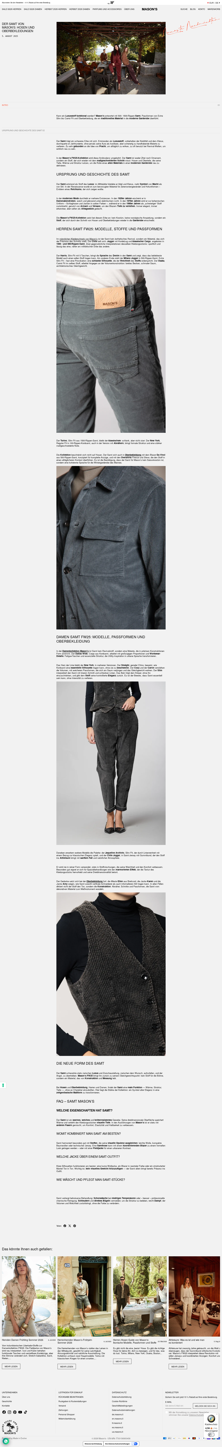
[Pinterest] (15, 1412)
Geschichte (7, 1401)
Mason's (102, 1438)
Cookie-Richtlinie (119, 1401)
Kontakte (6, 1405)
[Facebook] (4, 1412)
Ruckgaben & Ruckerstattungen (73, 1401)
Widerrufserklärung (67, 1418)
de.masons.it (117, 1414)
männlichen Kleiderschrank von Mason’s (78, 238)
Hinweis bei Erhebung (93, 1444)
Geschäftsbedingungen (122, 1405)
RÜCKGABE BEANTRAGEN (71, 1396)
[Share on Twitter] (69, 1225)
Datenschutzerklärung (121, 1396)
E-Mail (168, 1402)
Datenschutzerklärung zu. (201, 1414)
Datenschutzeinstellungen (123, 1410)
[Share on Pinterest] (74, 1225)
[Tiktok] (25, 1412)
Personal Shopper (67, 1414)
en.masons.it (117, 1418)
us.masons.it (117, 1431)
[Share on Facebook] (64, 1225)
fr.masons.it (117, 1423)
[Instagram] (9, 1412)
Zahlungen (63, 1410)
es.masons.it (117, 1427)
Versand (62, 1405)
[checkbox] (191, 1413)
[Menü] (217, 1415)
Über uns (6, 1396)
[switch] (211, 1435)
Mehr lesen (11, 1366)
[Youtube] (20, 1412)
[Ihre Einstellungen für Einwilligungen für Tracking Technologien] (3, 1085)
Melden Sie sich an (205, 1406)
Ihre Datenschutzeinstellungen (117, 1444)
